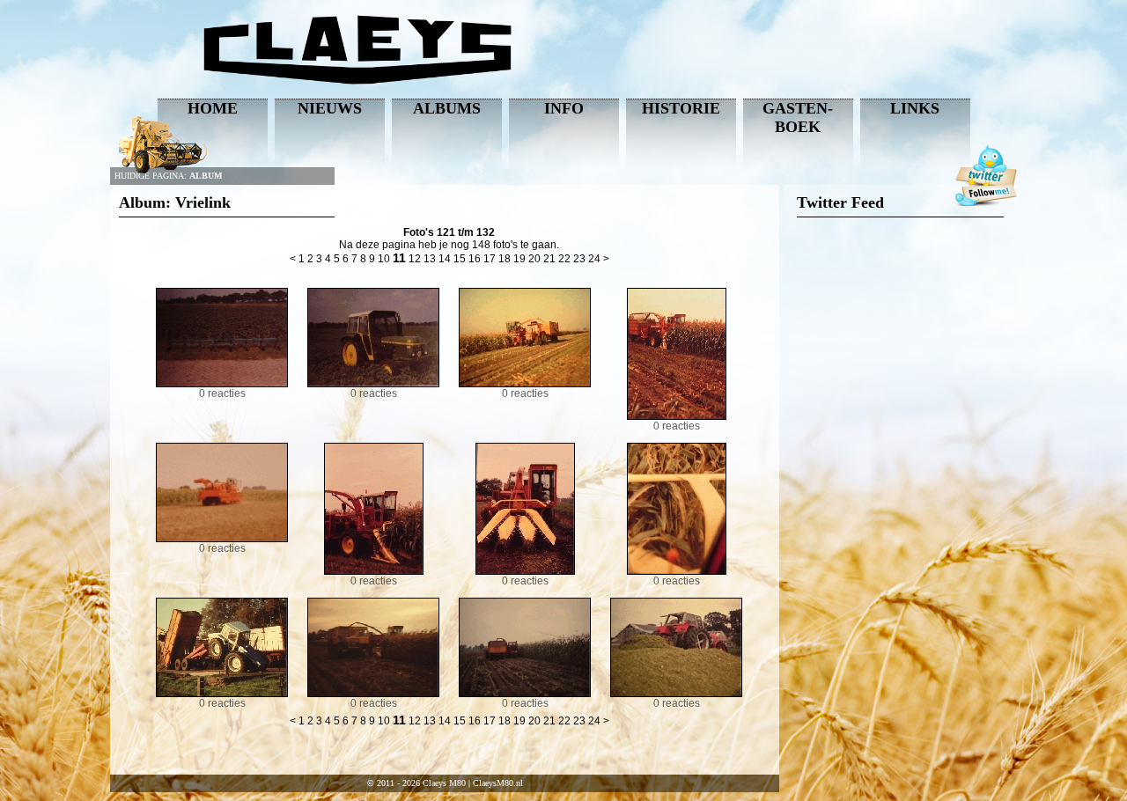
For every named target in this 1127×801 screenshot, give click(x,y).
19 (519, 259)
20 (534, 259)
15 (459, 259)
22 (564, 259)
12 (415, 259)
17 (489, 259)
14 (444, 259)
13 (430, 259)
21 (549, 259)
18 (504, 259)
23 (579, 259)
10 (384, 259)
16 (474, 259)
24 (594, 259)
